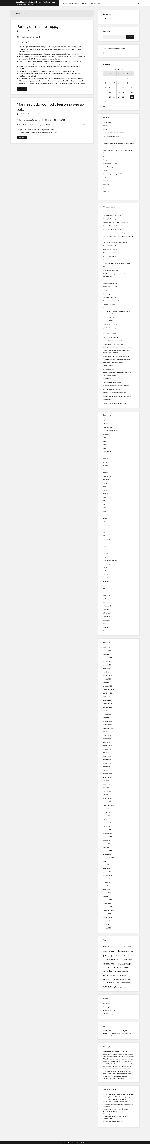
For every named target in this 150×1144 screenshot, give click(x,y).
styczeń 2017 (107, 773)
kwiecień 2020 (107, 714)
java (104, 511)
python (105, 571)
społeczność (107, 585)
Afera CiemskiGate (109, 267)
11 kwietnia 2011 (22, 114)
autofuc (105, 437)
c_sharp (105, 465)
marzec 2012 (107, 893)
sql (104, 588)
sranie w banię (107, 592)
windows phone (108, 613)
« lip (104, 106)
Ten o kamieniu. (108, 365)
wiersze (121, 983)
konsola (106, 964)
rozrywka (106, 578)
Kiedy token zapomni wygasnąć (113, 260)
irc (129, 956)
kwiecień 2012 (107, 889)
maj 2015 (106, 819)
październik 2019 (108, 728)
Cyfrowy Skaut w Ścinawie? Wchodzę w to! (116, 222)
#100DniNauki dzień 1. (110, 287)
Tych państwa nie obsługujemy (113, 341)
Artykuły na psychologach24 (112, 253)
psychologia (107, 564)
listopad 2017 (107, 763)
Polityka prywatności (73, 3)
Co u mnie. (106, 308)
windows (106, 609)
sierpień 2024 (107, 675)
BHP (104, 455)
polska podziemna (122, 968)
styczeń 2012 (107, 900)
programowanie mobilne (110, 560)
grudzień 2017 (107, 759)
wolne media (107, 616)
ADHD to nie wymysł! (110, 256)
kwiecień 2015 (107, 823)
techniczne (106, 595)
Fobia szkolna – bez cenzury (112, 280)
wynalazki (124, 987)
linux (104, 532)
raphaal (105, 181)
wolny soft (106, 620)
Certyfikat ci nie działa (110, 297)
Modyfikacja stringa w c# (111, 301)
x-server (105, 627)
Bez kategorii (107, 451)
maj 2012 (106, 886)
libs (104, 529)
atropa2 (105, 129)
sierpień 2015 (107, 812)
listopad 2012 (107, 875)
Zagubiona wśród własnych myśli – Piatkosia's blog (35, 2)
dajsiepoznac (107, 476)
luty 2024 (106, 682)
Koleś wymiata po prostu (111, 163)
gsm (109, 956)
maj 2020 (106, 710)
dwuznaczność (128, 951)
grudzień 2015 (107, 798)
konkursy (106, 515)
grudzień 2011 (107, 903)
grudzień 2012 (107, 872)
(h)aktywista (107, 122)
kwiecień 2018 (107, 756)
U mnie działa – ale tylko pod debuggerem (116, 356)
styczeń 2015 (107, 830)
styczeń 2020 (107, 721)
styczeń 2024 (107, 686)
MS (104, 536)
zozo (104, 195)
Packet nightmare (108, 294)
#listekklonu (107, 947)
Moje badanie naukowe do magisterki (115, 242)
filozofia (105, 493)
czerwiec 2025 (107, 665)
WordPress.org (108, 1014)
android (105, 423)
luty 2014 (106, 847)
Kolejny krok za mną (109, 219)
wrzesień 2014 (107, 840)
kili (104, 156)
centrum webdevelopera (111, 136)
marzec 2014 (107, 844)
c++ (104, 469)
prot (104, 177)
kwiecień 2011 (107, 928)
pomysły (106, 553)
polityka (105, 550)
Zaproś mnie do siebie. (110, 249)
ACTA (105, 420)
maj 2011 (106, 924)
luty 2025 (106, 672)
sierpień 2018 (107, 745)
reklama (105, 574)
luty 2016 (106, 795)
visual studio (112, 983)
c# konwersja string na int (111, 324)
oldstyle (105, 543)
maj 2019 (106, 731)
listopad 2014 (107, 837)
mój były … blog (108, 167)
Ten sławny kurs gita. (110, 304)
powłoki (113, 971)
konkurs (128, 959)
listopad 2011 (107, 907)
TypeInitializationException (112, 382)
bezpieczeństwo (120, 947)
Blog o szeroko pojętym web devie (114, 133)
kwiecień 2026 (107, 651)
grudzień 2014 (107, 833)
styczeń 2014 (107, 851)
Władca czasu (107, 399)
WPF (104, 623)
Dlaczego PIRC (108, 321)
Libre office (106, 525)
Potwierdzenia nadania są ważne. (113, 229)
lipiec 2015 (106, 816)
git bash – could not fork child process (115, 392)
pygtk (105, 567)
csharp (111, 951)
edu (104, 486)
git (104, 501)
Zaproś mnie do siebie (95, 3)
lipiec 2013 (106, 861)
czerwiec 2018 (107, 749)
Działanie (106, 483)
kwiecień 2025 (107, 668)
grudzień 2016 (107, 777)
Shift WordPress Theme (69, 1142)
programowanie (108, 557)
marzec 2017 (107, 766)
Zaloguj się (106, 1003)
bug (125, 947)
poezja (105, 546)
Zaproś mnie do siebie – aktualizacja (114, 233)
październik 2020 (108, 703)
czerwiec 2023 (107, 700)
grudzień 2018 (107, 738)
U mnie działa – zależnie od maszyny (114, 344)
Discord (105, 290)
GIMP (105, 497)
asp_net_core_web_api (110, 430)
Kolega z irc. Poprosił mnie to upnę (114, 160)
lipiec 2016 (106, 784)
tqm (104, 188)
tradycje (105, 602)
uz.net (105, 983)
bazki (104, 448)
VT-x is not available (109, 334)
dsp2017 (106, 479)
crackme (105, 951)
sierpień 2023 (107, 693)
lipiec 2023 (106, 696)
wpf (114, 987)
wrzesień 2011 (107, 914)
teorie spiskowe (121, 979)
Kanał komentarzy (109, 1010)
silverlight (106, 581)
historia (120, 956)
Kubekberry (107, 378)
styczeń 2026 (107, 658)
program (125, 971)
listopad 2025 (107, 661)
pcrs (122, 964)
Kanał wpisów (107, 1007)
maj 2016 (106, 788)
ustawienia (129, 979)
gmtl (104, 504)
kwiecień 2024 (107, 679)
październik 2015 (108, 805)
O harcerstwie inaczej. (110, 212)
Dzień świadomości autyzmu (112, 215)
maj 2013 (106, 865)
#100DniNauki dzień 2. (110, 283)
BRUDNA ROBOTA (109, 317)
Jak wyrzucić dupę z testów (111, 389)
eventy (105, 490)
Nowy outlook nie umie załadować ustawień (117, 263)
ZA (104, 630)
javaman (105, 147)
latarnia (105, 522)
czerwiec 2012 (107, 882)
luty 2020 (106, 717)
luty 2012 (106, 896)
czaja (104, 140)
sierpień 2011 (107, 917)
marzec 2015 (107, 826)
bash (104, 444)
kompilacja (120, 960)
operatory (118, 964)
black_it (105, 458)
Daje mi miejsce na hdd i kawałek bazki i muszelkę (118, 143)
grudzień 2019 (107, 724)
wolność (108, 986)
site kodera (106, 184)
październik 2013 (108, 858)
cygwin (105, 472)
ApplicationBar (108, 427)
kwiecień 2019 (107, 735)
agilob (105, 126)
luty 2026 (106, 654)
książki (105, 518)
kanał (131, 956)
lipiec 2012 (106, 879)
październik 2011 (108, 910)
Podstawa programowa (110, 270)
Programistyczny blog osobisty (113, 174)
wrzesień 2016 (107, 781)
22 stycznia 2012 (22, 31)
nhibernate (106, 539)
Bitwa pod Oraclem (109, 369)
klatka (104, 960)
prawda (119, 971)
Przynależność (84, 3)
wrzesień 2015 (107, 809)
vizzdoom (106, 191)
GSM (104, 508)
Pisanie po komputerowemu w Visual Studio (117, 396)
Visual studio (107, 606)
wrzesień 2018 (107, 742)
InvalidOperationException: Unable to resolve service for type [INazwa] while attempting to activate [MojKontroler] (117, 350)
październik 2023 (108, 689)
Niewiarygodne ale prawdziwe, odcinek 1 (116, 385)
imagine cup (125, 956)
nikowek (105, 170)
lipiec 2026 (106, 647)
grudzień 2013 (107, 854)
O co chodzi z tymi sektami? (112, 226)
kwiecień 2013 (107, 868)
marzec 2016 (107, 791)
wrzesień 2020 (107, 707)
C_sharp (105, 462)
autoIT (105, 441)
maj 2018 (106, 752)
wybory (118, 987)
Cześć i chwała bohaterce (111, 337)
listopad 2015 (107, 802)
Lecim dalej (22, 89)
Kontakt (65, 3)
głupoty (114, 956)
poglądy (105, 967)
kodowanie (112, 959)
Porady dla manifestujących (40, 26)
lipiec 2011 (106, 921)
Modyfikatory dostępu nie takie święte (115, 403)
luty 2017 (106, 770)
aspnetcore (107, 434)
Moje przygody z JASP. (110, 246)
